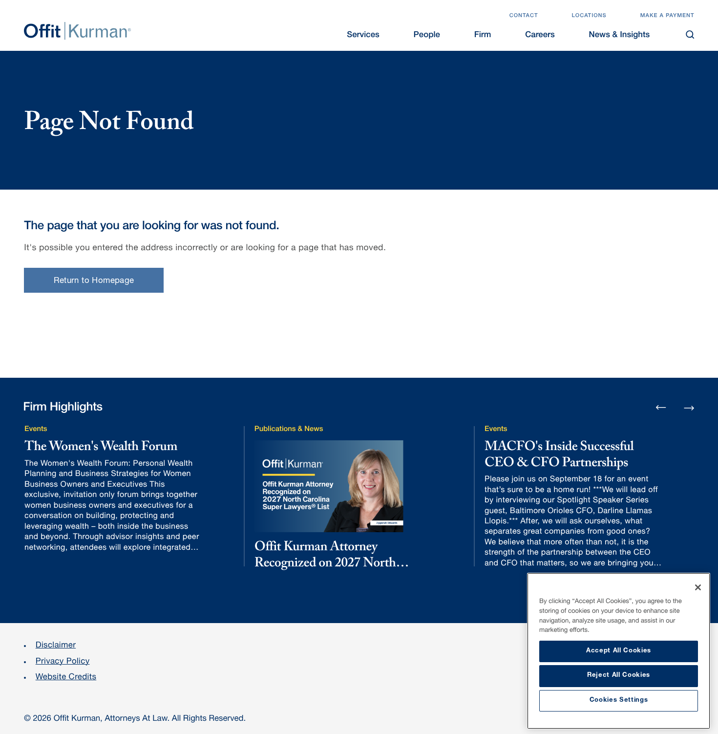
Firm (482, 35)
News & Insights (619, 35)
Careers (540, 35)
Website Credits (66, 677)
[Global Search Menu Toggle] (690, 34)
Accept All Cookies (618, 651)
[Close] (698, 587)
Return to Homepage (94, 281)
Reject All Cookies (618, 675)
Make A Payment (667, 16)
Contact (523, 16)
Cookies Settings (619, 700)
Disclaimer (56, 646)
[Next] (688, 406)
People (427, 35)
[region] (618, 651)
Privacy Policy (63, 662)
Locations (588, 16)
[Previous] (661, 408)
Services (363, 35)
